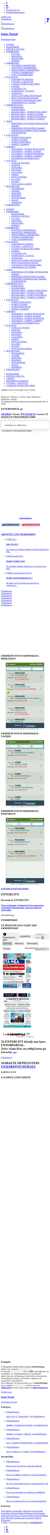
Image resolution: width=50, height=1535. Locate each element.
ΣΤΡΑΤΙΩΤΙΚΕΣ (18, 198)
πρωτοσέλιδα (21, 1036)
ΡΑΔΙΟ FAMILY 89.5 (15, 561)
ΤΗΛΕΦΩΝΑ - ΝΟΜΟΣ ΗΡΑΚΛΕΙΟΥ (28, 149)
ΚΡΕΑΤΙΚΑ (16, 170)
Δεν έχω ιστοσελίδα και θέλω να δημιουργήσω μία (27, 1483)
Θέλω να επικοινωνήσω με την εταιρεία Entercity (26, 1501)
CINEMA (15, 86)
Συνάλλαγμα (19, 1518)
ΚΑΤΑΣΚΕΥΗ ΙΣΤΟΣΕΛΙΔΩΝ (15, 889)
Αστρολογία (38, 1516)
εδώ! (15, 1052)
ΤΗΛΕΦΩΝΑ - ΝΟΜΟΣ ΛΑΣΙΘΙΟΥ (27, 156)
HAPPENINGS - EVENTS (22, 91)
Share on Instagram (32, 525)
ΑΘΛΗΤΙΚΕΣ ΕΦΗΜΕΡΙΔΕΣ (24, 68)
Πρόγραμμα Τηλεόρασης (34, 1513)
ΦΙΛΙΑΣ (14, 200)
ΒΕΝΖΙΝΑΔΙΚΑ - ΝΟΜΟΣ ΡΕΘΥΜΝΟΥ (29, 117)
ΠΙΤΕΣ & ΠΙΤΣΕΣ (19, 177)
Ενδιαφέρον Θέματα (9, 1513)
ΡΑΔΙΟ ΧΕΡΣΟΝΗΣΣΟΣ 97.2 (19, 578)
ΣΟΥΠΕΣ (15, 182)
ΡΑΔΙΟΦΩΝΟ (18, 534)
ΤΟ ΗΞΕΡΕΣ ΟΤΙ (18, 89)
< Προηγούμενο (25, 518)
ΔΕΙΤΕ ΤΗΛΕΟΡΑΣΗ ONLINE (24, 98)
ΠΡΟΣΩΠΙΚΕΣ (17, 189)
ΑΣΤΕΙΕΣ (15, 191)
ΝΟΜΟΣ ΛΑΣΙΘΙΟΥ (20, 144)
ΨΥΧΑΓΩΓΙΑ (12, 77)
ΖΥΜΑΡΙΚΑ (16, 168)
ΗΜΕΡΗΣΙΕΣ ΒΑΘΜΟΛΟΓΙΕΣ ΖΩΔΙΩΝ (28, 130)
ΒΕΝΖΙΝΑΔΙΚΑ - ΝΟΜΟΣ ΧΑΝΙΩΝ (27, 114)
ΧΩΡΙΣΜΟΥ (16, 202)
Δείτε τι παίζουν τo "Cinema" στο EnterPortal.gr (25, 1451)
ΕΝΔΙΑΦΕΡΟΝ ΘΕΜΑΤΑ (22, 79)
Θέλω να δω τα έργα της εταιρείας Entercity (24, 1466)
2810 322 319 (14, 10)
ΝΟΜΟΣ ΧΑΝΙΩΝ (19, 140)
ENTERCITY (24, 1369)
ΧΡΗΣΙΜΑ (11, 147)
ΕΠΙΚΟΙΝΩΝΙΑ (13, 205)
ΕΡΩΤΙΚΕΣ (16, 195)
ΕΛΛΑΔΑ (15, 54)
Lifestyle (37, 1518)
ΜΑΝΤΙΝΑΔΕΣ (13, 186)
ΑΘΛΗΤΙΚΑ (16, 56)
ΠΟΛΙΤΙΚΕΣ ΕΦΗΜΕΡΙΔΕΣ (23, 65)
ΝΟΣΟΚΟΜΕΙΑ (18, 110)
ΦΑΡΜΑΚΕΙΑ (17, 107)
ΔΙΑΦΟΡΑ (15, 165)
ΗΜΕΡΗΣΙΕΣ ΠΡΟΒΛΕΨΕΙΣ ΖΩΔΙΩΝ (28, 128)
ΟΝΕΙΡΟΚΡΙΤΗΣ (18, 133)
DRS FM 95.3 (12, 544)
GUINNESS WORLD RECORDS (20, 385)
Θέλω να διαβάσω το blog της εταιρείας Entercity (26, 1475)
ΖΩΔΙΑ (9, 121)
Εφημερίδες (17, 1511)
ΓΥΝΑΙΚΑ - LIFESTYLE (22, 82)
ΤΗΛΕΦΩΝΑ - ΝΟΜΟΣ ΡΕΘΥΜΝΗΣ (27, 154)
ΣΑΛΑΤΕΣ (16, 179)
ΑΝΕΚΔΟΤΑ (17, 93)
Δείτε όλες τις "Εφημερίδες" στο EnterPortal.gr (25, 1416)
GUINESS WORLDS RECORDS (25, 84)
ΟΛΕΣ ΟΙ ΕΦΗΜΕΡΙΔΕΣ (22, 75)
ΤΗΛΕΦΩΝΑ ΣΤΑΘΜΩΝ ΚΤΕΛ (25, 158)
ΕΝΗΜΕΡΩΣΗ (12, 51)
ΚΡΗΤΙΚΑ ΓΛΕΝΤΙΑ (15, 49)
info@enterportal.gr (16, 12)
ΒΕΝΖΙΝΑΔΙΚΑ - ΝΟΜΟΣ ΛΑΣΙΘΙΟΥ (28, 119)
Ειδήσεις (8, 1511)
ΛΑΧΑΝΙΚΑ (17, 172)
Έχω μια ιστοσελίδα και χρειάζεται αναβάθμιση (25, 1492)
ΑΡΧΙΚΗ (10, 44)
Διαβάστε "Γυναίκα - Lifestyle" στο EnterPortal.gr (26, 1434)
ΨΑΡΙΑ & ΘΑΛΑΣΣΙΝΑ (21, 184)
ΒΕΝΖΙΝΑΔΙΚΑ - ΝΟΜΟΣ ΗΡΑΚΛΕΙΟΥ (29, 112)
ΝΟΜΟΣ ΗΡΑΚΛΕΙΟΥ (21, 137)
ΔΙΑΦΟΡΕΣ (16, 193)
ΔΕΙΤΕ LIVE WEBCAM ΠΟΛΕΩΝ (26, 96)
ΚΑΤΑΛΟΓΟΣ (12, 135)
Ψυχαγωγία (5, 1520)
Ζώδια (29, 1516)
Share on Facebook (11, 525)
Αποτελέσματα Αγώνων (11, 1516)
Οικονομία (29, 1518)
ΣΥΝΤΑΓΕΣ (11, 161)
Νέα (2, 1511)
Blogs (45, 1516)
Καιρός (21, 1513)
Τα (17, 1036)
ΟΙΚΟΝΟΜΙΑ (17, 58)
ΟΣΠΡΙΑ (15, 175)
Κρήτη (24, 1516)
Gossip (34, 1511)
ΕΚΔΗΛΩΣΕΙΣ (12, 47)
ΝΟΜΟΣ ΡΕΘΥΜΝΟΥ (21, 142)
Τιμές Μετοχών (7, 1518)
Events (40, 1511)
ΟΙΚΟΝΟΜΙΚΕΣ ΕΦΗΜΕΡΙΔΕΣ (25, 70)
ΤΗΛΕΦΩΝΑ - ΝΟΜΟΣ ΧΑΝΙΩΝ (26, 151)
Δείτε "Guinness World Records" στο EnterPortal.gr (27, 1443)
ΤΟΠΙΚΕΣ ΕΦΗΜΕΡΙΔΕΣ (22, 72)
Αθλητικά (27, 1511)
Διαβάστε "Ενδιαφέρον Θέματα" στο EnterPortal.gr (27, 1425)
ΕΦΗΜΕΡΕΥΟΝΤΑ (14, 105)
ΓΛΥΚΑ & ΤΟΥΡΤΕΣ (20, 163)
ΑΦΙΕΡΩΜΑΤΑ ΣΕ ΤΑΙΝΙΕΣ (23, 103)
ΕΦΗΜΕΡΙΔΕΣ (12, 63)
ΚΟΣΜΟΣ (15, 61)
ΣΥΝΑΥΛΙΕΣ (21, 392)
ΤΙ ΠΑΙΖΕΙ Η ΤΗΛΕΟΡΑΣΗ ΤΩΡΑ (26, 100)
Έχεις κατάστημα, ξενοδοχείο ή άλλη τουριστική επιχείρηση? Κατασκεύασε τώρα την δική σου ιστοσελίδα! (22, 907)
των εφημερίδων (29, 1036)
